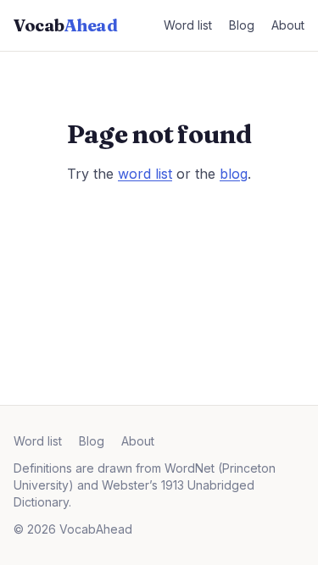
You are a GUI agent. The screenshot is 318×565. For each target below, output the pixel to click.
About (287, 25)
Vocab (65, 25)
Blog (241, 25)
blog (234, 173)
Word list (188, 25)
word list (145, 173)
